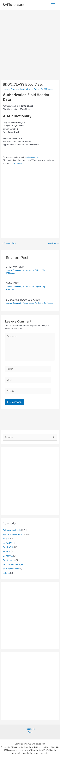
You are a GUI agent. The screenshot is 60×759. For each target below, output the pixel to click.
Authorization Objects (32, 270)
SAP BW (6, 551)
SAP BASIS (8, 547)
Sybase (6, 573)
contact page (16, 163)
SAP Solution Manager (13, 564)
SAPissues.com (15, 5)
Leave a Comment (11, 89)
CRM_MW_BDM (15, 266)
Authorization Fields (30, 89)
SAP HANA (8, 556)
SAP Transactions (11, 569)
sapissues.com (31, 157)
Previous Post (8, 243)
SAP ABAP (7, 543)
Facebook (30, 729)
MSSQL (6, 539)
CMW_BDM (12, 283)
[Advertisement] (30, 49)
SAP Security (9, 560)
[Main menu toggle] (53, 5)
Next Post (53, 243)
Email (30, 732)
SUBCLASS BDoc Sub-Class (23, 299)
